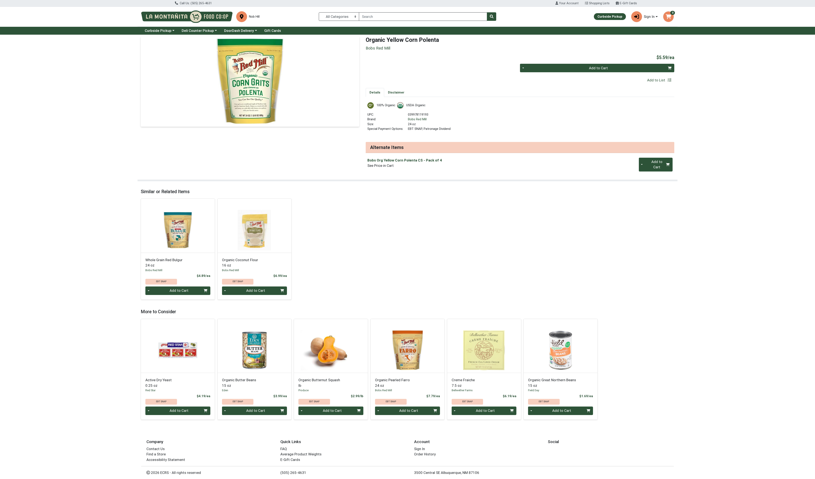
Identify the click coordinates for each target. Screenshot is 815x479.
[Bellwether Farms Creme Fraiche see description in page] (484, 345)
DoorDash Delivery (239, 30)
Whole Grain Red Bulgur (164, 262)
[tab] (375, 92)
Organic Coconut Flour (240, 262)
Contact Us (155, 449)
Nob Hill (254, 16)
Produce (303, 390)
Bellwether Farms (462, 390)
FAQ (283, 449)
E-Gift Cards (628, 3)
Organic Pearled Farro (392, 382)
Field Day (533, 390)
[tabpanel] (520, 118)
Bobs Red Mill (417, 119)
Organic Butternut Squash (319, 382)
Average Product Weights (301, 454)
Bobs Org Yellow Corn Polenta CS (404, 160)
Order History (425, 454)
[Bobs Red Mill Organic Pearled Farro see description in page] (407, 345)
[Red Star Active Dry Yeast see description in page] (178, 345)
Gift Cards (272, 30)
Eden (225, 390)
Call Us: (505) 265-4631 (195, 3)
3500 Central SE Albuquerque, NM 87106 (446, 472)
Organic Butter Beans (239, 382)
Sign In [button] (649, 16)
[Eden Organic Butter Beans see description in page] (254, 345)
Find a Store (156, 454)
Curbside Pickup (158, 30)
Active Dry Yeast (158, 382)
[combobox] (423, 16)
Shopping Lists (599, 3)
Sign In (419, 449)
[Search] (491, 16)
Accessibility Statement (165, 460)
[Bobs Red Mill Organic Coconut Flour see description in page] (254, 225)
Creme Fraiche (463, 382)
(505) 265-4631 (293, 472)
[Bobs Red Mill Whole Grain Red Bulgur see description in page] (178, 225)
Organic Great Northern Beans (552, 382)
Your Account (568, 3)
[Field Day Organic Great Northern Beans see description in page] (560, 345)
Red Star (150, 390)
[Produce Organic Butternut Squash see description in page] (331, 345)
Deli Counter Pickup (198, 30)
